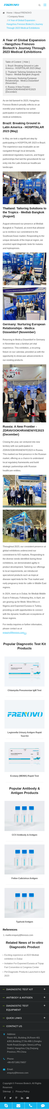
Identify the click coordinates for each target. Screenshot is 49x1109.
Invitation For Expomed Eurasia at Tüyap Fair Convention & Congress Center (24, 965)
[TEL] (31, 1105)
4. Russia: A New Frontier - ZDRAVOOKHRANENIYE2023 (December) (20, 89)
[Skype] (6, 1105)
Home (9, 13)
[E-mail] (18, 1105)
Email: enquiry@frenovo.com (17, 1071)
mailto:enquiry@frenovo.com (19, 935)
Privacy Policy (22, 1091)
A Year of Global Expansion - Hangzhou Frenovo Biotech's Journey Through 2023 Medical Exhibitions (25, 24)
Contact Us (14, 1026)
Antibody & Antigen (19, 997)
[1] (25, 633)
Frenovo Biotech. (23, 1083)
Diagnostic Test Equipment (17, 1007)
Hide (26, 62)
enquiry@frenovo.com (13, 632)
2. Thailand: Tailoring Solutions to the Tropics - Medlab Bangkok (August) (23, 73)
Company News (16, 16)
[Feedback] (43, 1105)
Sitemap (7, 1091)
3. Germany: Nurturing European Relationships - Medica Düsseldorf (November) (22, 80)
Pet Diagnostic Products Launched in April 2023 (24, 974)
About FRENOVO (22, 13)
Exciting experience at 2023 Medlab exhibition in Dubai (21, 957)
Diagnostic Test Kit (19, 989)
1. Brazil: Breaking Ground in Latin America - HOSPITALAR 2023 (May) (23, 67)
